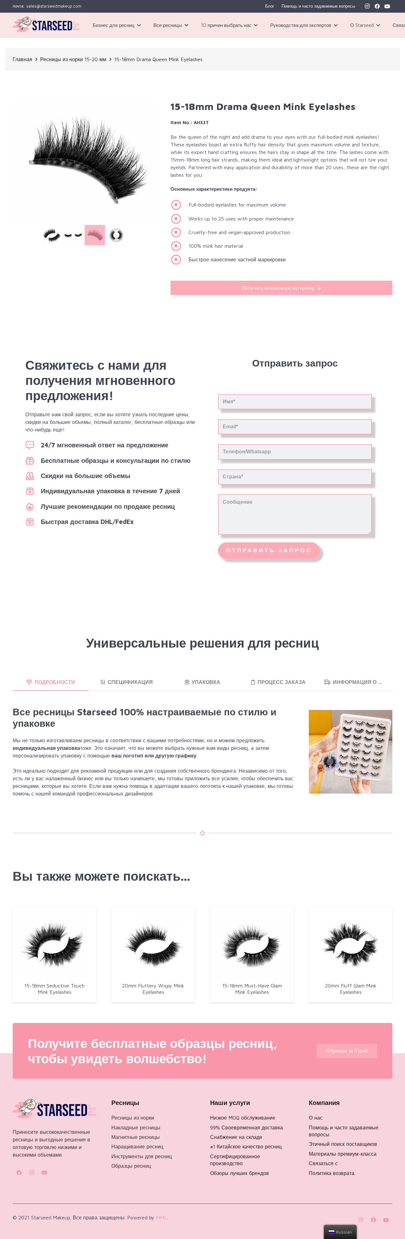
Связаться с (323, 1163)
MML (161, 1217)
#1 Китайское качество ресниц (246, 1146)
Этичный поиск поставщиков (343, 1144)
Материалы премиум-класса (343, 1154)
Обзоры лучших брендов (239, 1173)
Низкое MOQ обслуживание (242, 1118)
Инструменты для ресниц (141, 1156)
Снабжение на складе (236, 1137)
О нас (315, 1118)
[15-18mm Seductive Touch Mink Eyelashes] (54, 944)
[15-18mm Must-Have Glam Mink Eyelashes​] (252, 944)
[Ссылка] (46, 25)
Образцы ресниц (131, 1166)
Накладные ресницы (135, 1127)
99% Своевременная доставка (246, 1127)
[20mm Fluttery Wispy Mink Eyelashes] (153, 944)
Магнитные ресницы (135, 1137)
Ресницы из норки (132, 1118)
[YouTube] (387, 6)
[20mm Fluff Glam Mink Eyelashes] (350, 944)
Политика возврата (331, 1173)
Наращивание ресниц (137, 1146)
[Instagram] (367, 6)
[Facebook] (377, 6)
